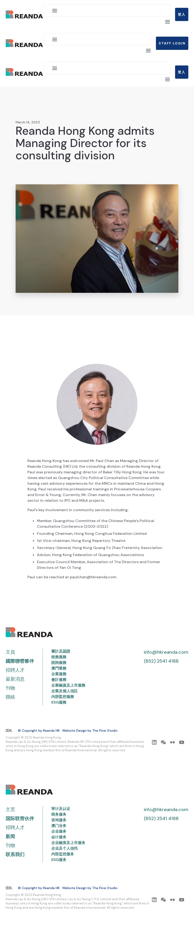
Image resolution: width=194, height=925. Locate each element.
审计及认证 (60, 808)
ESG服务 (58, 859)
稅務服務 (58, 656)
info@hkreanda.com (166, 652)
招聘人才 (15, 670)
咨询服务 (58, 819)
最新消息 (15, 679)
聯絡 (10, 697)
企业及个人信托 (64, 848)
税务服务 (58, 814)
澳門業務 (58, 668)
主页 (10, 809)
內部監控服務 (62, 696)
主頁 (10, 652)
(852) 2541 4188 (161, 661)
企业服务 (58, 831)
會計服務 (58, 679)
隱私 (9, 730)
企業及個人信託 (64, 690)
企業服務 (58, 673)
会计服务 (58, 836)
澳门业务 (58, 825)
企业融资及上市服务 (68, 842)
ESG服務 (58, 702)
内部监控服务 (62, 854)
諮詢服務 (58, 662)
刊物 (10, 688)
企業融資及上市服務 (68, 685)
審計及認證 (60, 651)
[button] (54, 10)
